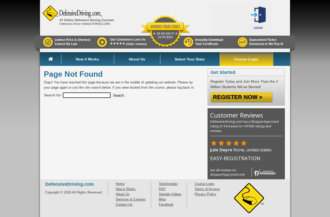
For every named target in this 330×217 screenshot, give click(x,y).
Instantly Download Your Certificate (209, 42)
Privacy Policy (205, 194)
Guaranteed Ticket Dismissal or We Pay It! (266, 42)
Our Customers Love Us (128, 41)
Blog (162, 199)
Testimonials (168, 184)
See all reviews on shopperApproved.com (227, 172)
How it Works (87, 59)
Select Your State (190, 59)
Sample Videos (170, 194)
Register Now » (237, 97)
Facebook (166, 204)
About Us (137, 59)
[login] (259, 19)
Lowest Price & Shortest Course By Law (72, 42)
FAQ (162, 189)
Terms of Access (207, 189)
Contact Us (124, 204)
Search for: (53, 95)
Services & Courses (131, 199)
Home (54, 59)
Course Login (246, 59)
